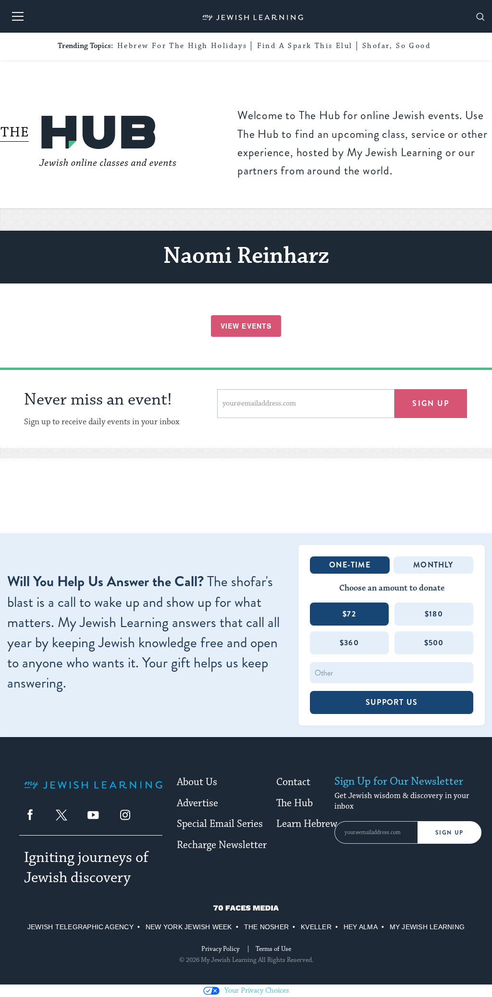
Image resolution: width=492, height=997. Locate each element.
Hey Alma (361, 927)
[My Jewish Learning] (93, 792)
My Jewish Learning (427, 927)
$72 (349, 613)
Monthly (433, 564)
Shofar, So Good (396, 45)
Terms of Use (273, 949)
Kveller (316, 927)
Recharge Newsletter (222, 845)
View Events (246, 326)
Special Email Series (220, 824)
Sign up (430, 403)
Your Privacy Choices (256, 990)
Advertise (197, 803)
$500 (434, 642)
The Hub (294, 803)
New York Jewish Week (189, 927)
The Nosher (266, 927)
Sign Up (449, 832)
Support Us (392, 702)
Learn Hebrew (306, 824)
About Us (197, 782)
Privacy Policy (220, 949)
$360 (349, 642)
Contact (293, 782)
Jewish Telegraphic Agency (80, 927)
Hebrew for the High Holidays (182, 45)
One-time (349, 564)
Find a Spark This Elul (305, 45)
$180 (434, 613)
